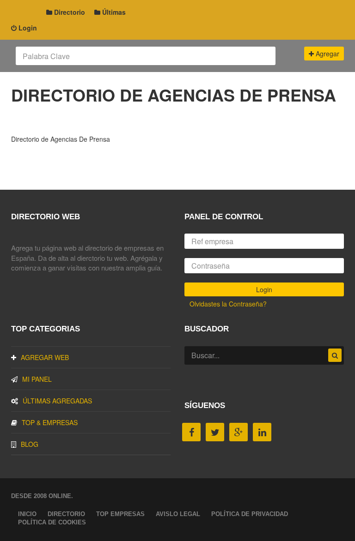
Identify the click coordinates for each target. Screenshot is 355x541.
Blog (29, 444)
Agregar (326, 53)
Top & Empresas (50, 422)
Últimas (113, 12)
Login (27, 27)
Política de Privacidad (249, 514)
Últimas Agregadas (57, 400)
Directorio (68, 12)
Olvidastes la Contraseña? (228, 303)
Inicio (27, 514)
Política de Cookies (52, 522)
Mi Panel (37, 379)
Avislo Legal (178, 514)
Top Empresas (120, 514)
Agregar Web (45, 357)
